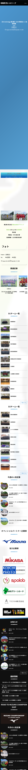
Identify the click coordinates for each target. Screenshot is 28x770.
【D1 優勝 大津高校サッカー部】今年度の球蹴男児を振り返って (18, 493)
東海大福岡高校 (13, 414)
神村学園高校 (13, 344)
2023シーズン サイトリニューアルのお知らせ (18, 629)
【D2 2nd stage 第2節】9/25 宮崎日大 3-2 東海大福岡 (9, 292)
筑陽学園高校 (13, 396)
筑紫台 (8, 230)
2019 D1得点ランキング (14, 512)
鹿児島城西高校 (13, 329)
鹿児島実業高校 (13, 351)
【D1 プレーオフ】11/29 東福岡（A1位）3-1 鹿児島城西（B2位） (14, 691)
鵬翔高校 (12, 389)
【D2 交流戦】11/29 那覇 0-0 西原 (10, 696)
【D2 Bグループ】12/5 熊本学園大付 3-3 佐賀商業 (18, 502)
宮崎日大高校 (13, 437)
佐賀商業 (19, 230)
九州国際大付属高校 (14, 374)
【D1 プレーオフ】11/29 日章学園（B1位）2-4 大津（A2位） (14, 686)
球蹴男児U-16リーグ (8, 3)
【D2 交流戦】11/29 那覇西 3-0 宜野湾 (11, 700)
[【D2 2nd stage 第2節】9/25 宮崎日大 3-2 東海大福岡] (9, 281)
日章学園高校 (13, 336)
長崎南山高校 (13, 467)
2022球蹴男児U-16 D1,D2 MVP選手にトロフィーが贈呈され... (17, 656)
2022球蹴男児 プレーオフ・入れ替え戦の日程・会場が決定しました (18, 665)
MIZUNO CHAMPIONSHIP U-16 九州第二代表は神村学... (18, 638)
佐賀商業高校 (13, 459)
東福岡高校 (12, 321)
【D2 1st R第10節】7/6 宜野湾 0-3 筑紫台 (18, 485)
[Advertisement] (14, 194)
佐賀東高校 (12, 422)
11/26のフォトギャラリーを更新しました (18, 647)
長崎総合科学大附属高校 (15, 359)
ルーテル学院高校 (14, 429)
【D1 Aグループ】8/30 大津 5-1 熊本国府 (18, 520)
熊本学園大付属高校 (14, 452)
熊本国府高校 (13, 381)
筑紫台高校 (12, 444)
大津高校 (12, 366)
